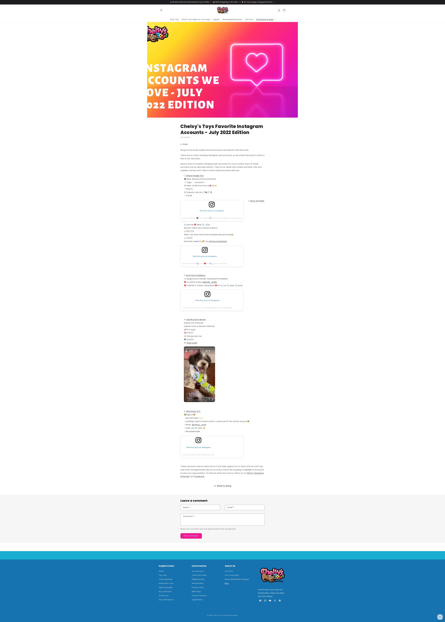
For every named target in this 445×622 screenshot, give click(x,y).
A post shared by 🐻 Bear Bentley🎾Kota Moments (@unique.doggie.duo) (211, 218)
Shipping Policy (198, 579)
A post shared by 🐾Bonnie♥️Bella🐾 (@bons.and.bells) (204, 263)
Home (161, 571)
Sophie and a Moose (196, 319)
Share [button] (185, 144)
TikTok (249, 473)
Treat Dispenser (166, 579)
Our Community (232, 575)
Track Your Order (199, 575)
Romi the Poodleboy (196, 275)
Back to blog (224, 485)
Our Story (229, 571)
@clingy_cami (199, 424)
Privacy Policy (198, 587)
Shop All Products (166, 599)
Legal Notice (197, 599)
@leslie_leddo (210, 282)
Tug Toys (163, 575)
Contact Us (164, 595)
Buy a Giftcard (165, 591)
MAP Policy (196, 591)
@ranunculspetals (218, 241)
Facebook (199, 476)
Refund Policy (198, 583)
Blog (226, 583)
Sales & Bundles (165, 587)
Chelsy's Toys (218, 615)
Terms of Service (199, 595)
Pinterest (184, 476)
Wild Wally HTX (193, 411)
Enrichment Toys (166, 583)
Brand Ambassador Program (237, 579)
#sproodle (192, 343)
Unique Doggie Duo (195, 175)
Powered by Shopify (231, 615)
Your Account (198, 571)
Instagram (259, 473)
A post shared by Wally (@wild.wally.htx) (198, 455)
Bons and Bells (257, 201)
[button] (161, 10)
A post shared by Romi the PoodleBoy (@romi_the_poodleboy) (207, 308)
